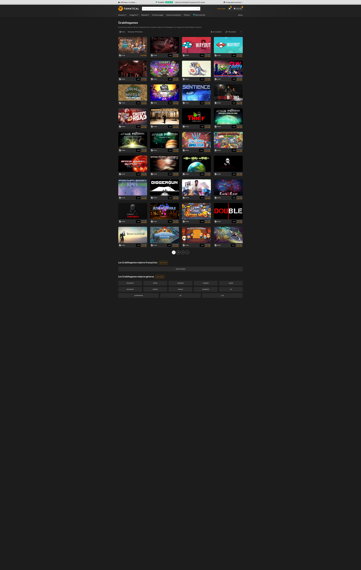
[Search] (198, 9)
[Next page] (187, 252)
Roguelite (143, 27)
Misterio (187, 15)
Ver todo (163, 263)
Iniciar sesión (221, 8)
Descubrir (121, 15)
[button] (127, 2)
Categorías (133, 15)
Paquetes (144, 15)
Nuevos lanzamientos (173, 15)
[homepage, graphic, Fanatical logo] (128, 8)
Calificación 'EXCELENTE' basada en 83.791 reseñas (190, 2)
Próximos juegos (157, 15)
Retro (148, 27)
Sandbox (154, 27)
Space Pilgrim (190, 27)
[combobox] (180, 9)
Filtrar (123, 32)
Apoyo (240, 15)
